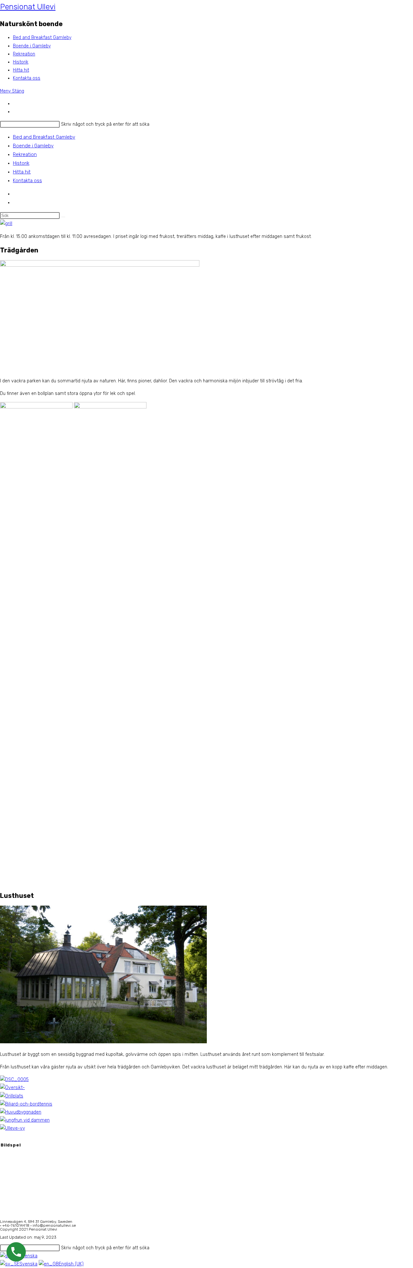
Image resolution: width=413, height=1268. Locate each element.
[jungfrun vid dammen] (25, 1120)
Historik (21, 163)
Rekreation (25, 154)
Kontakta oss (27, 180)
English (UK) (71, 1264)
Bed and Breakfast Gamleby (44, 137)
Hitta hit (22, 172)
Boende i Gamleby (33, 146)
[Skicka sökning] (63, 217)
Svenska (28, 1264)
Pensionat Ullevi (27, 6)
